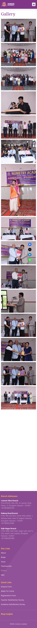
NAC (3, 575)
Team (3, 562)
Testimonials (6, 566)
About (3, 553)
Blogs (3, 557)
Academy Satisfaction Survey (13, 604)
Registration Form (8, 596)
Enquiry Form (6, 587)
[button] (33, 4)
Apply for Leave (7, 591)
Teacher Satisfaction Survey (12, 600)
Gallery (4, 570)
